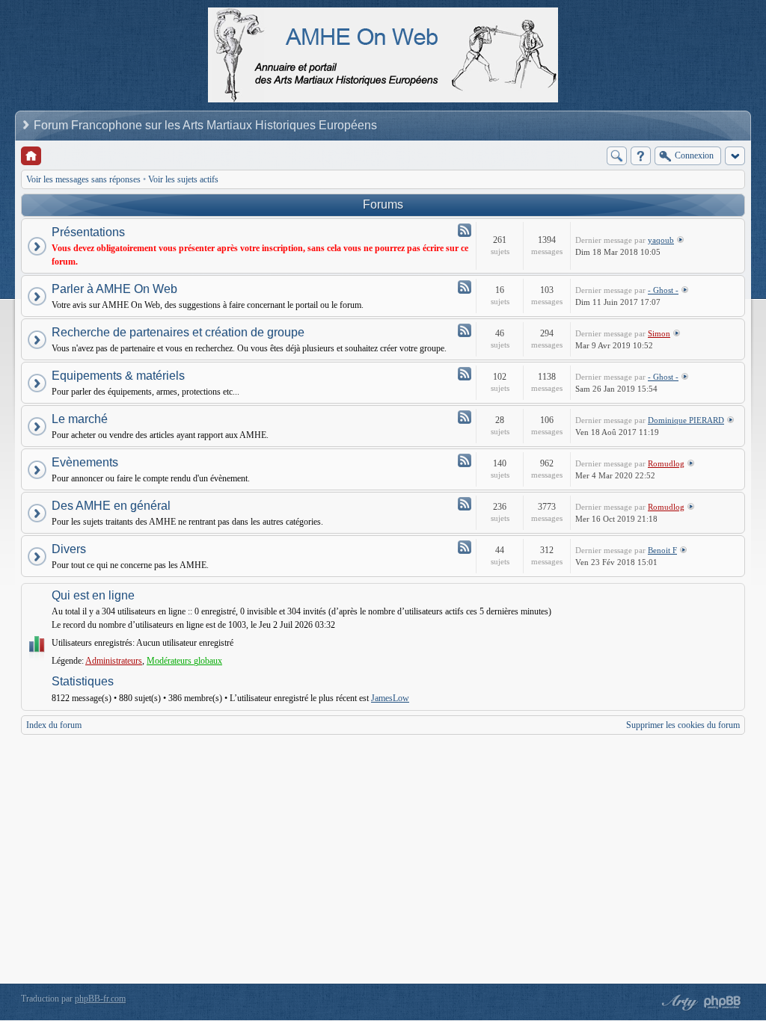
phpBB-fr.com (100, 998)
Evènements (85, 462)
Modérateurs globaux (184, 661)
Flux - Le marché (464, 417)
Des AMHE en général (111, 505)
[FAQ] (641, 155)
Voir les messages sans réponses (83, 179)
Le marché (80, 419)
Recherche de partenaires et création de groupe (178, 332)
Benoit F (662, 550)
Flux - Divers (464, 547)
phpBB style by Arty (677, 1002)
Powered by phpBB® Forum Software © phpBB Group (722, 1002)
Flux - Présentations (464, 230)
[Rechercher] (617, 155)
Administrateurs (113, 661)
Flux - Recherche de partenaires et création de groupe (464, 330)
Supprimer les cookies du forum (683, 725)
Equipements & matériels (118, 375)
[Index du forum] (31, 155)
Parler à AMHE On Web (114, 289)
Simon (659, 333)
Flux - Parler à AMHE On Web (464, 287)
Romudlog (666, 463)
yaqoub (661, 239)
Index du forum (54, 725)
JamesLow (390, 698)
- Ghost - (663, 290)
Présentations (88, 232)
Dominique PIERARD (686, 420)
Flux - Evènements (464, 460)
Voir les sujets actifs (183, 179)
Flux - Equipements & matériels (464, 373)
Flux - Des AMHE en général (464, 503)
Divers (69, 549)
